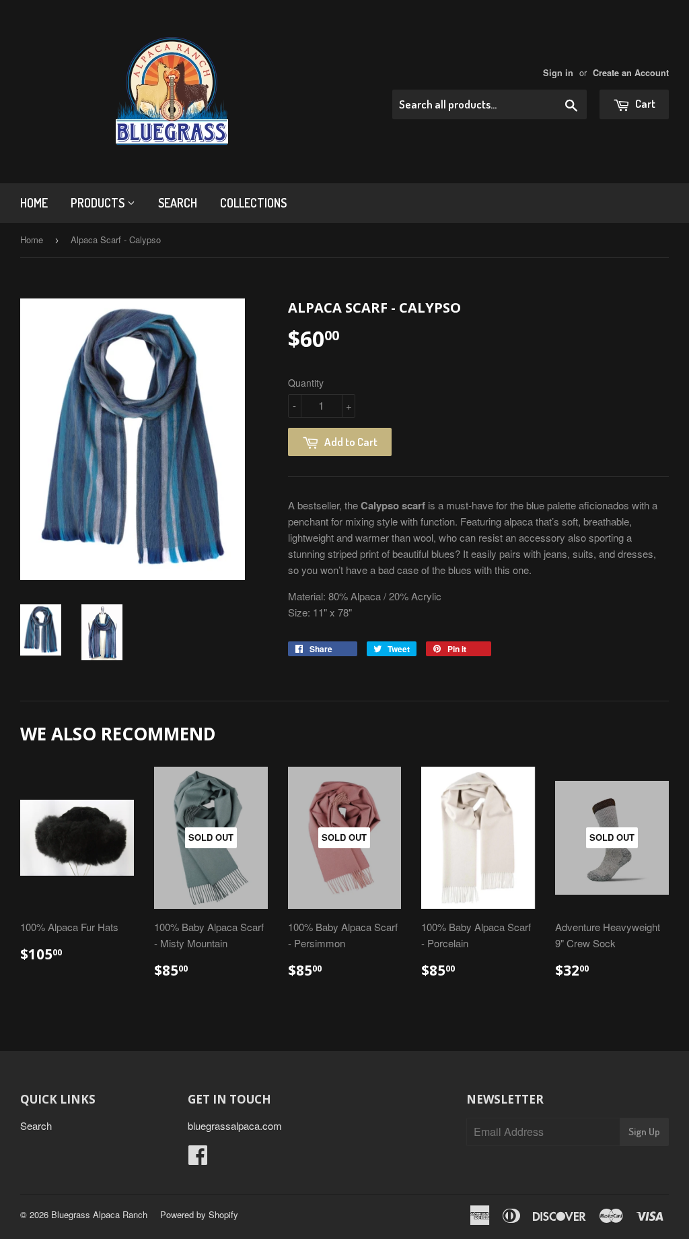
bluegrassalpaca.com (235, 1125)
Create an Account (631, 73)
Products (99, 202)
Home (34, 202)
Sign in (558, 73)
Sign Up (644, 1131)
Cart (644, 103)
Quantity (306, 382)
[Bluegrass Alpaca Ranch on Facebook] (198, 1158)
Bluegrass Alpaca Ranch (99, 1214)
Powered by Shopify (199, 1214)
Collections (253, 202)
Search (177, 202)
